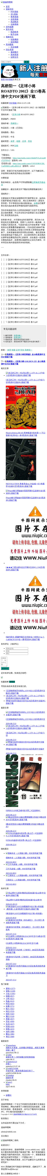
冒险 (10, 991)
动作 (10, 1032)
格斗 (10, 1009)
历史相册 (14, 47)
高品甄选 (14, 22)
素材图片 (14, 52)
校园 (18, 141)
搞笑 (10, 1014)
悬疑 (10, 1019)
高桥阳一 (14, 123)
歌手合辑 (14, 34)
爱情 (10, 989)
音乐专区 (9, 29)
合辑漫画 (14, 24)
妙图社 (9, 1095)
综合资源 (9, 50)
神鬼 (10, 1029)
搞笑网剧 (14, 42)
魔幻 (10, 1016)
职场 (10, 1026)
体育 (12, 141)
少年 (10, 999)
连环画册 (9, 27)
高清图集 (9, 44)
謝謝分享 (9, 1078)
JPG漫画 (14, 14)
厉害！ (9, 1064)
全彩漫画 (14, 19)
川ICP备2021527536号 (29, 1114)
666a (8, 1084)
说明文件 (14, 57)
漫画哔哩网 (17, 1114)
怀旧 (10, 1004)
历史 (10, 1021)
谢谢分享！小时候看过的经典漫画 (20, 1057)
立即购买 (36, 182)
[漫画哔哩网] (7, 2)
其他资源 (14, 55)
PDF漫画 (14, 12)
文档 (16, 146)
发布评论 (5, 668)
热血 (10, 1001)
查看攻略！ (18, 335)
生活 (10, 1024)
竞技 (30, 141)
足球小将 (16, 114)
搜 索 (26, 62)
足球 (24, 141)
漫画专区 (9, 9)
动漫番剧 (14, 39)
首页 (8, 7)
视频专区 (9, 37)
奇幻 (10, 1037)
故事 (36, 203)
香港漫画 (14, 17)
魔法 (10, 1034)
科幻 (10, 1011)
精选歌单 (14, 32)
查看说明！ (18, 337)
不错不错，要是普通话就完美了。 (20, 1071)
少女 (10, 994)
